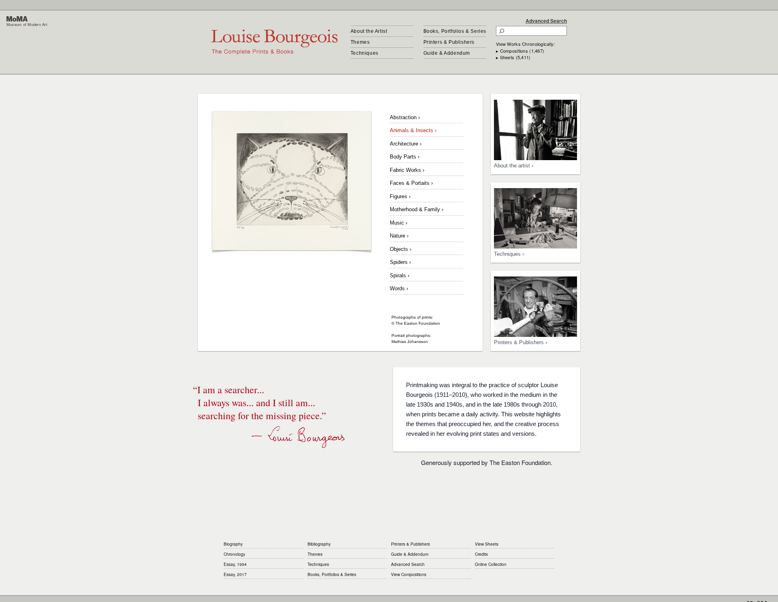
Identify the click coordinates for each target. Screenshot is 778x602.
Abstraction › (405, 117)
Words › (399, 288)
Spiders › (400, 262)
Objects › (400, 249)
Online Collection (491, 564)
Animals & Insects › (413, 130)
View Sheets (486, 544)
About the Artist (369, 31)
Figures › (400, 196)
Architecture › (405, 144)
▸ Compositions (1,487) (520, 50)
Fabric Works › (407, 170)
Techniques (364, 53)
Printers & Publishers (449, 42)
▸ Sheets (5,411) (513, 57)
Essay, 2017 (235, 574)
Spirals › (399, 275)
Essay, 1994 (235, 564)
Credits (481, 554)
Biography (233, 544)
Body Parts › (404, 157)
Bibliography (319, 544)
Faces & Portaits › (411, 183)
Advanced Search (546, 20)
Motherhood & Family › (416, 209)
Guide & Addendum (446, 53)
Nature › (399, 236)
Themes (360, 42)
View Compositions (408, 574)
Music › (398, 223)
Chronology (234, 554)
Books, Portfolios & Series (455, 31)
